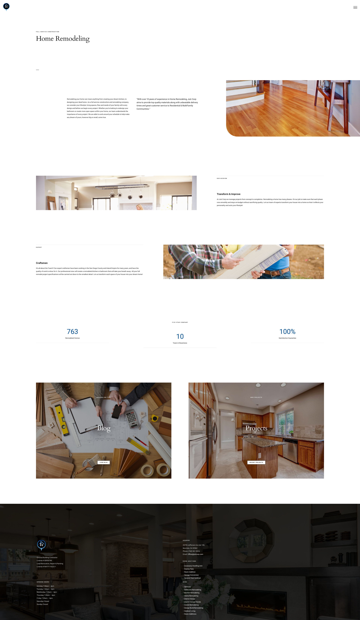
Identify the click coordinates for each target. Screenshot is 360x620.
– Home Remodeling (190, 596)
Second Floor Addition (192, 578)
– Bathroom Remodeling (192, 590)
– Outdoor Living (189, 611)
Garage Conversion (191, 575)
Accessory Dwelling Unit (193, 566)
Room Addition (189, 572)
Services (187, 587)
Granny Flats (189, 569)
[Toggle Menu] (355, 7)
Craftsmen (42, 263)
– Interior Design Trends (192, 602)
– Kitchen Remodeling (191, 593)
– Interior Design (189, 599)
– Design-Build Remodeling (193, 608)
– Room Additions (189, 614)
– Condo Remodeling (191, 605)
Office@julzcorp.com (195, 554)
